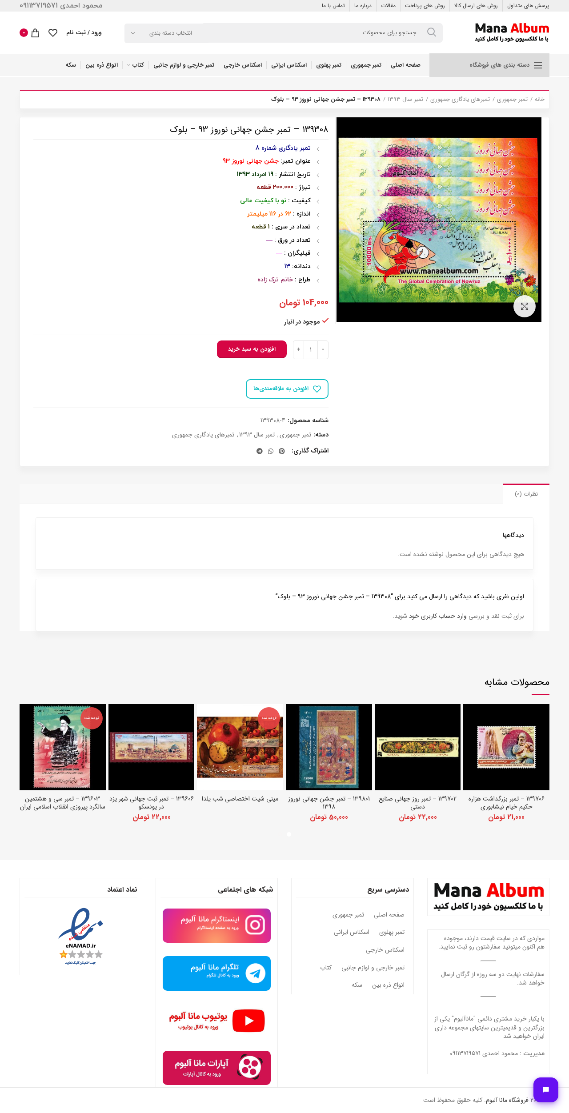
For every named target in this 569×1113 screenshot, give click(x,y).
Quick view (470, 719)
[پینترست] (282, 451)
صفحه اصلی (389, 915)
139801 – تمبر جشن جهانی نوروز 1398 (329, 803)
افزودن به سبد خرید (252, 349)
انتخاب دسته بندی (170, 33)
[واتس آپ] (270, 451)
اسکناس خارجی (385, 950)
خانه (540, 99)
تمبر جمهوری (512, 99)
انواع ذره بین (388, 985)
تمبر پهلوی (392, 932)
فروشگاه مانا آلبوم (507, 1100)
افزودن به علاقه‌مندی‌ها (281, 388)
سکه (357, 985)
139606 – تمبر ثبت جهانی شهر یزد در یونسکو (151, 803)
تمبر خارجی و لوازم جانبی (373, 968)
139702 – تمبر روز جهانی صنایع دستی (418, 803)
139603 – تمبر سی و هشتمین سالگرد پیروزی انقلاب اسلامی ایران (62, 803)
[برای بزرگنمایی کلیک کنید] (524, 306)
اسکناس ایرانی (351, 932)
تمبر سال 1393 (405, 99)
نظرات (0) (526, 494)
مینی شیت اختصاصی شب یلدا (240, 799)
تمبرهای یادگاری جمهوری (460, 99)
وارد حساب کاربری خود (438, 616)
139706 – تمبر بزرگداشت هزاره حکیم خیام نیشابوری (507, 803)
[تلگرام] (259, 451)
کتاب (326, 968)
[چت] (545, 1089)
